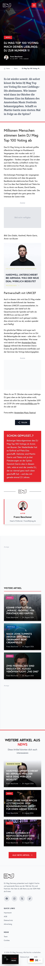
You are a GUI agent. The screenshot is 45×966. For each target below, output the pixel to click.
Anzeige (22, 203)
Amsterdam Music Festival (25, 412)
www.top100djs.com (28, 403)
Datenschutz (8, 920)
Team (6, 936)
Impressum (8, 913)
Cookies (7, 940)
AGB (5, 916)
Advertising (8, 924)
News (8, 37)
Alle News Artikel (21, 855)
